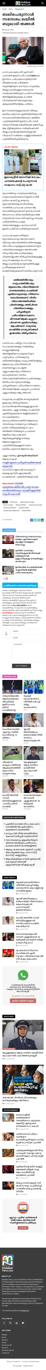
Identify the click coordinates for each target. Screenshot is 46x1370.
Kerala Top (5, 740)
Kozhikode (5, 776)
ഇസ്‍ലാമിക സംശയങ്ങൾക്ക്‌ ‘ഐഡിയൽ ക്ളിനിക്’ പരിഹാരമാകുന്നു (28, 570)
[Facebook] (4, 1323)
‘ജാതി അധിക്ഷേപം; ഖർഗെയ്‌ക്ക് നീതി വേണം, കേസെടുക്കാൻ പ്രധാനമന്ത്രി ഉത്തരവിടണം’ (30, 904)
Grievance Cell (7, 1345)
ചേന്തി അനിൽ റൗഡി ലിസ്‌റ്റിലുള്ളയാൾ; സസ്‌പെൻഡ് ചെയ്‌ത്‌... (11, 801)
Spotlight (6, 1094)
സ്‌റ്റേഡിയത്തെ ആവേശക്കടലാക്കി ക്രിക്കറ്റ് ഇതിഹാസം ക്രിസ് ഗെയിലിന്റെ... (10, 703)
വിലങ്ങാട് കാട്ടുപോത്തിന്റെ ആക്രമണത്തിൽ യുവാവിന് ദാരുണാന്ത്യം (11, 768)
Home (4, 9)
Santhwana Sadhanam (9, 508)
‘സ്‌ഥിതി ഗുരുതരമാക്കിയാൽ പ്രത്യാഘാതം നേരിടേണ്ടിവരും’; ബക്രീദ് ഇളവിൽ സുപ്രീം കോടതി (21, 489)
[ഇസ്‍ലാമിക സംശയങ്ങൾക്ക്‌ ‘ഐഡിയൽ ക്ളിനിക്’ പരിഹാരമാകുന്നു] (8, 570)
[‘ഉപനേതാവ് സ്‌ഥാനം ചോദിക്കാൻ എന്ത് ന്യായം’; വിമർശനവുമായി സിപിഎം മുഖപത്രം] (8, 953)
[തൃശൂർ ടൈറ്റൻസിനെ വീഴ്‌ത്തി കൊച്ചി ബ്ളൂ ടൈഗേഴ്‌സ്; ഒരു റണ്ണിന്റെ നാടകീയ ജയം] (34, 687)
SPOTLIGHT (9, 1016)
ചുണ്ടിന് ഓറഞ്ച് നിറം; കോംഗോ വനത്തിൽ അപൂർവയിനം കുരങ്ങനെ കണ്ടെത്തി (23, 826)
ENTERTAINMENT (11, 1110)
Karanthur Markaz (24, 508)
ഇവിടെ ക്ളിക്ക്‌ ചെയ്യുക (23, 1000)
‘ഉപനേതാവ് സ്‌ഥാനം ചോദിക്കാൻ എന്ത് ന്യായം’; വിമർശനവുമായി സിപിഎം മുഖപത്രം (29, 954)
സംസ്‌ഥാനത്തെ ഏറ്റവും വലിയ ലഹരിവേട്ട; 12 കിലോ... (10, 733)
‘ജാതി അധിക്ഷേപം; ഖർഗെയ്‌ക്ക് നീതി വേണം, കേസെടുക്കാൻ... (33, 735)
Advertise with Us (8, 1350)
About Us (5, 1347)
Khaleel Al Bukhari (21, 505)
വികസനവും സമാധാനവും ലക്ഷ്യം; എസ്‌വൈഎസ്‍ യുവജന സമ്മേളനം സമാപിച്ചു (28, 540)
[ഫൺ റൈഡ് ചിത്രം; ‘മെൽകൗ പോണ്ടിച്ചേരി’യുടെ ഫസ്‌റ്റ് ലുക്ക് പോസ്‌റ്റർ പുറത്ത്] (8, 1137)
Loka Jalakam (27, 808)
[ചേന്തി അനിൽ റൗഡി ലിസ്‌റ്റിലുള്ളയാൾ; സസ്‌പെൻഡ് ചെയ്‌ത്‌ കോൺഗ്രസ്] (12, 786)
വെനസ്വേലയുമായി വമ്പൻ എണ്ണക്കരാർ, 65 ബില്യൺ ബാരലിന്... (33, 801)
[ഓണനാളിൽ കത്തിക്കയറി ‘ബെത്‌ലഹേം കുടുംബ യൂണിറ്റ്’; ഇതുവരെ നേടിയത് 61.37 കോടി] (8, 1117)
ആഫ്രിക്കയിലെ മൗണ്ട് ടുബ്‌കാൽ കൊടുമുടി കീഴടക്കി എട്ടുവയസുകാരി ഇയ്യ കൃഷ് (23, 861)
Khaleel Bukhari (26, 510)
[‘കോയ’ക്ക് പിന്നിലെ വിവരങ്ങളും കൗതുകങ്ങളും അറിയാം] (23, 1080)
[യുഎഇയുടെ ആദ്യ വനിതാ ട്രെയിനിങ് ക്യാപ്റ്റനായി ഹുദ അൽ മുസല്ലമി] (34, 753)
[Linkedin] (16, 1323)
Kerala (4, 1337)
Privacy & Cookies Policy (30, 1361)
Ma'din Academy (8, 505)
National (26, 743)
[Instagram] (10, 1323)
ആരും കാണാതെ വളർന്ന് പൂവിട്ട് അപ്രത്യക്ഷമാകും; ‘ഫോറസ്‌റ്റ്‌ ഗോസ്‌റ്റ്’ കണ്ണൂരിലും (23, 852)
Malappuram (19, 9)
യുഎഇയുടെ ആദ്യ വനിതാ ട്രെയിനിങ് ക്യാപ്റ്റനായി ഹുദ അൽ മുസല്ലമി (22, 1054)
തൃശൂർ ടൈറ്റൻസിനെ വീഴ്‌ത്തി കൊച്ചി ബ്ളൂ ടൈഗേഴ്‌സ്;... (32, 701)
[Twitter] (23, 1323)
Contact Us (24, 1310)
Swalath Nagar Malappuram (11, 510)
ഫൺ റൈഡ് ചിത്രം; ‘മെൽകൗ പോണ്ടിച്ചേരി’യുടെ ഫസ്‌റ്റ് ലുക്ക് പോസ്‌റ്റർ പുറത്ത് (30, 1138)
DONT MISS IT (9, 877)
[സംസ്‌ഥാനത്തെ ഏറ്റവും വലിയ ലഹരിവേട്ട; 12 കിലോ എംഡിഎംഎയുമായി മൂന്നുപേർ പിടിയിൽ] (12, 720)
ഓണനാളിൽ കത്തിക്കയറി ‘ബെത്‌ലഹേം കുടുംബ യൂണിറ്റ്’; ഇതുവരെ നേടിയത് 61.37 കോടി (28, 1120)
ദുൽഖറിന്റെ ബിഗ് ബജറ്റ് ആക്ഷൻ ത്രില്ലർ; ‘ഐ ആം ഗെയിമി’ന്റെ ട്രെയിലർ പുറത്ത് (29, 1171)
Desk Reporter (11, 33)
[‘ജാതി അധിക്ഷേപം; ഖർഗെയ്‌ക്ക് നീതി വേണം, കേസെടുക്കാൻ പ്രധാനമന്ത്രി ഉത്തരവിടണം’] (34, 720)
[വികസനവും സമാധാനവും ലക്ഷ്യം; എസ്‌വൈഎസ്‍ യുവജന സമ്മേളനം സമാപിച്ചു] (8, 539)
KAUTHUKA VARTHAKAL (14, 817)
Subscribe (23, 1228)
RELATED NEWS (9, 530)
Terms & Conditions (13, 1361)
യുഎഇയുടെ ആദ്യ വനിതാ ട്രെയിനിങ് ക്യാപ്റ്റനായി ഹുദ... (31, 768)
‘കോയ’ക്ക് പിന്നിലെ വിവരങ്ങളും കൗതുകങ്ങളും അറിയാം (19, 1099)
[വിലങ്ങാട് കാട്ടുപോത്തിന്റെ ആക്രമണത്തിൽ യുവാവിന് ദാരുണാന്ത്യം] (12, 753)
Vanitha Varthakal (29, 776)
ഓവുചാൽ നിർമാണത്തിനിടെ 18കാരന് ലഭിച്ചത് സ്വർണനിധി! (22, 835)
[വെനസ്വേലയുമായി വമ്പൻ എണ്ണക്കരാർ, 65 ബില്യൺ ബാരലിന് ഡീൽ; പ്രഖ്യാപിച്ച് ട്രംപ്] (34, 786)
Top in (11, 9)
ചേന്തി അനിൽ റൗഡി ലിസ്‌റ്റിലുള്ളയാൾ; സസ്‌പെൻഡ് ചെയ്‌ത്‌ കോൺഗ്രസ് (27, 922)
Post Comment (21, 666)
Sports (4, 712)
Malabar (4, 1334)
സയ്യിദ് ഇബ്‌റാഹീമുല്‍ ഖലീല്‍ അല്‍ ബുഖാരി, (21, 464)
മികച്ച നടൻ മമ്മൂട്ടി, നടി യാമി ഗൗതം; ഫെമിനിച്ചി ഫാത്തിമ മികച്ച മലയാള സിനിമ (29, 1187)
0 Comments (7, 519)
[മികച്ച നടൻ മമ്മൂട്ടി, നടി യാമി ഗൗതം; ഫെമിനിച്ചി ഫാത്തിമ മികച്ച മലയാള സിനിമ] (8, 1186)
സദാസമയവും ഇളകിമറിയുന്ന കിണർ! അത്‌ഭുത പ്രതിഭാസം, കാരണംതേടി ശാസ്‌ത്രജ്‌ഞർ (22, 842)
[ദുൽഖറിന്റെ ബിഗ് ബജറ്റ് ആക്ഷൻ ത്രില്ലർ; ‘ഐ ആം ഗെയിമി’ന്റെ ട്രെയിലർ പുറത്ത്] (8, 1169)
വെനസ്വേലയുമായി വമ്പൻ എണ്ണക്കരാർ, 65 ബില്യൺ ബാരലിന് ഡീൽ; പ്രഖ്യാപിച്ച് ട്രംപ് (29, 938)
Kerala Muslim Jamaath (35, 505)
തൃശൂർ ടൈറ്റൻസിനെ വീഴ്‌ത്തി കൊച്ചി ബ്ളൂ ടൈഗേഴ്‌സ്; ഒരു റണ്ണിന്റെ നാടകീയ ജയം (29, 886)
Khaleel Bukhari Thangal (27, 502)
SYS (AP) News (13, 502)
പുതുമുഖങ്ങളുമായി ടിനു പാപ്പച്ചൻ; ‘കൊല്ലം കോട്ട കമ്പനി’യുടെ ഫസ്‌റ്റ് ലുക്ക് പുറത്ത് (29, 1154)
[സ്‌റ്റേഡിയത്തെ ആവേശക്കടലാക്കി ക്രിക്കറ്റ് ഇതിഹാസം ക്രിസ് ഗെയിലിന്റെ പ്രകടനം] (12, 687)
